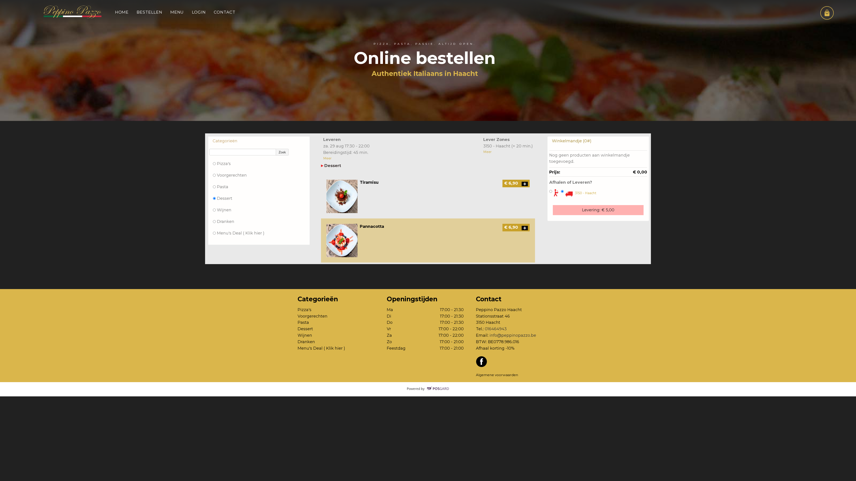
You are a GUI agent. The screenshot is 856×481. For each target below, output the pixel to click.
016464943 (496, 328)
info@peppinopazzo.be (513, 335)
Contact (224, 12)
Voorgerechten (232, 175)
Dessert (224, 198)
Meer (327, 158)
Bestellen (149, 12)
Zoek (282, 152)
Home (122, 12)
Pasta (222, 186)
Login (199, 12)
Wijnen (224, 209)
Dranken (225, 221)
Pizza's (224, 163)
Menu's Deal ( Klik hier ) (240, 233)
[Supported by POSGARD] (428, 392)
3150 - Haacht (585, 193)
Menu (177, 12)
